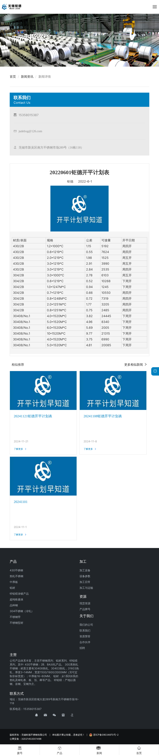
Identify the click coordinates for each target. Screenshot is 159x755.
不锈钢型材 (16, 622)
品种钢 (14, 605)
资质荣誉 (85, 636)
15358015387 (29, 115)
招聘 (82, 648)
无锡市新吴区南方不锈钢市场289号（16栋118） (51, 147)
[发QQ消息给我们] (39, 715)
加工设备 (85, 570)
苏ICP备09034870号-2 (105, 734)
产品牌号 (85, 609)
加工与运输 (86, 587)
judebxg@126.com (30, 131)
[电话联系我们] (66, 715)
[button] (78, 63)
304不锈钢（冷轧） (22, 611)
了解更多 (18, 448)
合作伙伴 (85, 642)
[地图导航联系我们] (75, 715)
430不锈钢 (16, 570)
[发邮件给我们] (48, 715)
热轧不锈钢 (16, 576)
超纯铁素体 (16, 599)
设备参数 (85, 576)
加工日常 (85, 582)
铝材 (12, 587)
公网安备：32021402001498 (25, 738)
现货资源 (85, 603)
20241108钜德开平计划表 (103, 416)
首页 (13, 76)
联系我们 (85, 630)
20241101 (21, 502)
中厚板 (14, 582)
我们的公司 (86, 624)
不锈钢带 (15, 616)
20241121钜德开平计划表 (33, 416)
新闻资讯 (27, 76)
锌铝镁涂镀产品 (19, 593)
